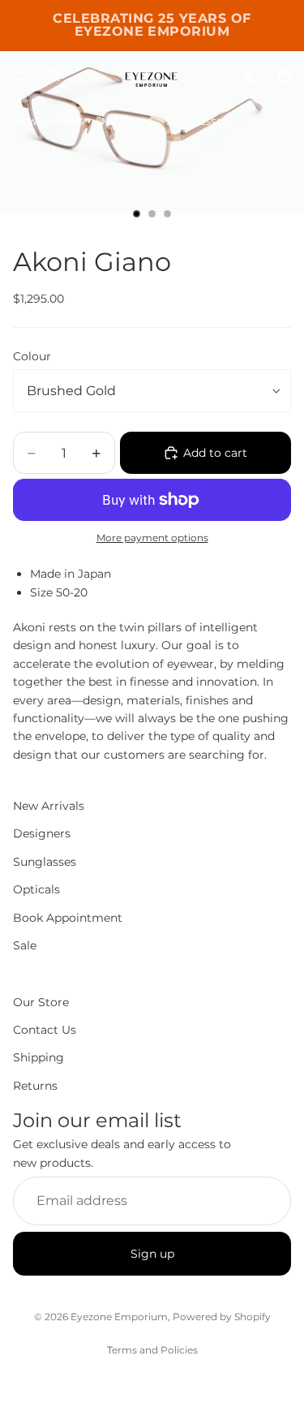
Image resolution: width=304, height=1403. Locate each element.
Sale (24, 945)
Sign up (152, 1253)
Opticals (264, 121)
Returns (35, 1085)
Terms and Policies (152, 1350)
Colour (32, 356)
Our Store (41, 1002)
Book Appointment (67, 917)
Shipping (38, 1058)
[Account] (249, 75)
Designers (124, 121)
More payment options (152, 538)
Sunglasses (197, 121)
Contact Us (44, 1029)
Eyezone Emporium (119, 1316)
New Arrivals (47, 121)
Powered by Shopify (222, 1316)
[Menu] (18, 75)
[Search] (53, 75)
